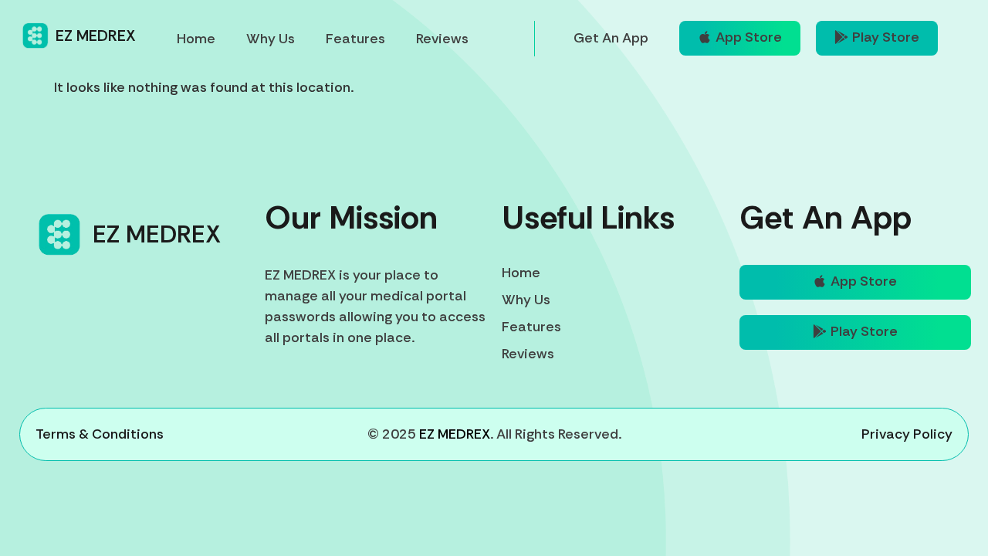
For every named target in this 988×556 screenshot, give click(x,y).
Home (196, 38)
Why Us (270, 38)
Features (355, 38)
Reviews (442, 38)
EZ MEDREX (96, 35)
